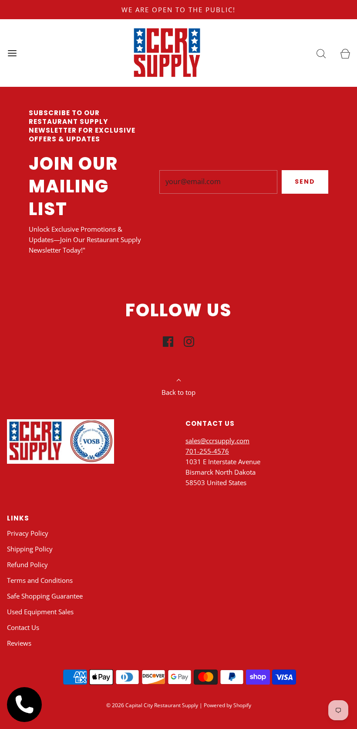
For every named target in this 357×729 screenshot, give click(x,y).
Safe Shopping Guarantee (45, 596)
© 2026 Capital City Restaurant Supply (152, 705)
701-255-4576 (207, 451)
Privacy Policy (27, 533)
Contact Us (23, 627)
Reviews (19, 643)
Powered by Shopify (227, 705)
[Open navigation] (12, 53)
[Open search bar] (321, 53)
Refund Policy (27, 564)
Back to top (178, 392)
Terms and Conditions (40, 580)
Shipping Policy (30, 548)
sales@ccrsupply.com (217, 440)
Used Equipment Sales (40, 611)
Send (305, 181)
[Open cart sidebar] (345, 53)
